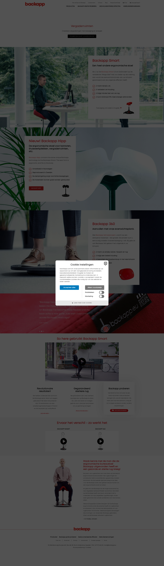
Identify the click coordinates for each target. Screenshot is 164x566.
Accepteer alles (69, 287)
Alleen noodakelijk (95, 287)
